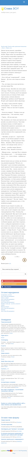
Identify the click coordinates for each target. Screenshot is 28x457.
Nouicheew (19, 422)
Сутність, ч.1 (5, 369)
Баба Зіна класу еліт (7, 361)
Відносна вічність (5, 306)
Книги (3, 48)
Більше (11, 333)
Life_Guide (19, 431)
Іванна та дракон (5, 297)
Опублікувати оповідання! (10, 284)
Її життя (3, 346)
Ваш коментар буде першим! (10, 269)
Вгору (14, 453)
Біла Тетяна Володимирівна (7, 296)
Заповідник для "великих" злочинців (12, 429)
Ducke (2, 305)
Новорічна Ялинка (5, 300)
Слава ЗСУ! (11, 8)
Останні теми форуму (10, 417)
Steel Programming (23, 450)
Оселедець (4, 340)
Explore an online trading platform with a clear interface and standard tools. (13, 404)
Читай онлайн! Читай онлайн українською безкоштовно (13, 46)
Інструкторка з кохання (6, 294)
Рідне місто (4, 335)
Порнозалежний (6, 322)
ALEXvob (19, 437)
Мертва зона (9, 48)
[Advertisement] (14, 31)
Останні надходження (10, 292)
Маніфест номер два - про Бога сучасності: (10, 303)
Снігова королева (6, 424)
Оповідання (6, 319)
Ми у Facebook (7, 286)
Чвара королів (5, 420)
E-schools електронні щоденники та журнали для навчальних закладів (12, 434)
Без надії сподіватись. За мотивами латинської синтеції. (12, 390)
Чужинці (3, 309)
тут (10, 263)
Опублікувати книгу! (9, 281)
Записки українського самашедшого (12, 439)
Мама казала (5, 353)
